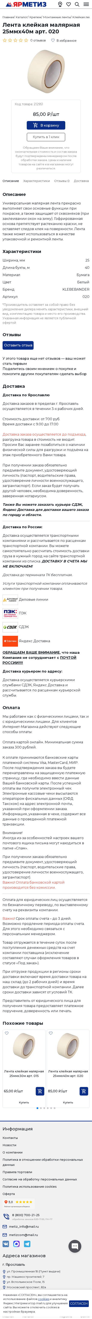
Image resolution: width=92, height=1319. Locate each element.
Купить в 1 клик (46, 137)
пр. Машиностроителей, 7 (25, 1276)
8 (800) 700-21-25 (26, 1215)
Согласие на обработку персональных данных (40, 1179)
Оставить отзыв (18, 345)
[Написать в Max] (16, 1244)
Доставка (81, 181)
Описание (11, 181)
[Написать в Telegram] (27, 1244)
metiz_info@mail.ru (24, 1227)
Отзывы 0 (62, 181)
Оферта (9, 1194)
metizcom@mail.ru (23, 1235)
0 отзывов (38, 40)
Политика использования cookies (30, 1187)
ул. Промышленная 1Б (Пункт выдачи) (33, 1271)
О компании (12, 1152)
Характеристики (36, 181)
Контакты (10, 1138)
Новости (9, 1145)
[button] (37, 1108)
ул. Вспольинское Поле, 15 (26, 1282)
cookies (43, 1299)
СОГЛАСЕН (79, 1304)
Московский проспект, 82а (26, 1287)
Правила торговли (17, 1172)
